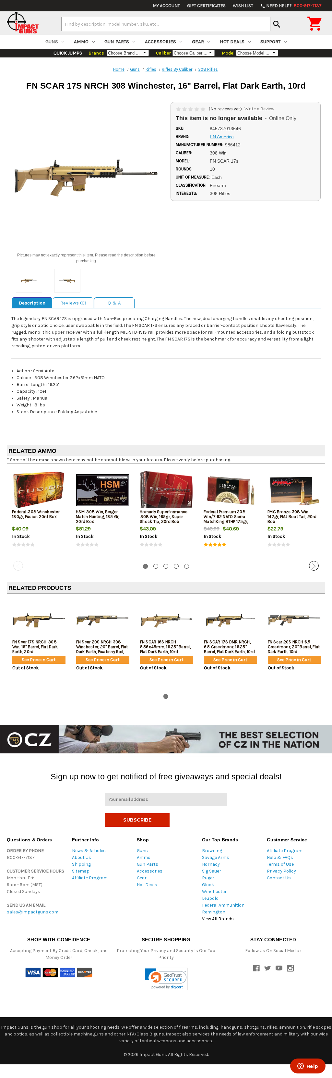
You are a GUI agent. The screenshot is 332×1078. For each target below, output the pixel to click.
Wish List (243, 5)
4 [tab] (176, 566)
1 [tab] (145, 566)
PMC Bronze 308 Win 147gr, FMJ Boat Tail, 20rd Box (292, 516)
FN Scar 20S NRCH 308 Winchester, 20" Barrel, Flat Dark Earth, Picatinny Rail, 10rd (102, 649)
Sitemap (80, 871)
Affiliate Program (90, 878)
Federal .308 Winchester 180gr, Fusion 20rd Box (36, 514)
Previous (18, 566)
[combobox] (165, 24)
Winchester (214, 891)
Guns (51, 41)
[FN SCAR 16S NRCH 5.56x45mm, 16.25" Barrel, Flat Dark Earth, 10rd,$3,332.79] (166, 620)
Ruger (208, 878)
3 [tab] (165, 566)
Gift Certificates (206, 5)
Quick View (39, 489)
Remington (213, 912)
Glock (208, 884)
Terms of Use (280, 864)
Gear (198, 41)
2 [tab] (155, 566)
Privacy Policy (281, 871)
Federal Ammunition (223, 905)
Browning (212, 850)
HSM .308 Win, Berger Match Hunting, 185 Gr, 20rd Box (97, 516)
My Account (166, 5)
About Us (81, 857)
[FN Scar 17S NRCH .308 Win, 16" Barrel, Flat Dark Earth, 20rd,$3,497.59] (39, 620)
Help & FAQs (280, 857)
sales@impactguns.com (32, 912)
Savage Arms (215, 857)
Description (32, 303)
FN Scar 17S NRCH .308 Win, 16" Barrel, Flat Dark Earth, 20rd (35, 646)
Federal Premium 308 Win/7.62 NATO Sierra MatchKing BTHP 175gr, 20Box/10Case (226, 519)
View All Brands (218, 919)
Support (270, 41)
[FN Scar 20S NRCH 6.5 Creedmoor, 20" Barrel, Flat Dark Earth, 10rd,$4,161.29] (294, 620)
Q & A (114, 303)
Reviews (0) (73, 303)
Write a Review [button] (259, 109)
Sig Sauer (211, 871)
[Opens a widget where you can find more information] (308, 1067)
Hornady (211, 864)
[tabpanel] (38, 513)
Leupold (210, 898)
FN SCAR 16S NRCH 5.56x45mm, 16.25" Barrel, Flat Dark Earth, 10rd (165, 646)
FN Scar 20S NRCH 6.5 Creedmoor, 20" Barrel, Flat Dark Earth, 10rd (294, 646)
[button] (165, 979)
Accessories (160, 41)
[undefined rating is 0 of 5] (191, 109)
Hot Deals (232, 41)
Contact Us (279, 878)
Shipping (81, 864)
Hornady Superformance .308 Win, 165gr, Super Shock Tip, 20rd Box (163, 516)
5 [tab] (186, 566)
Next (314, 566)
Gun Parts (116, 41)
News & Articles (89, 850)
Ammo (81, 41)
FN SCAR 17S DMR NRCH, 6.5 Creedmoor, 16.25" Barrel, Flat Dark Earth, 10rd (229, 646)
